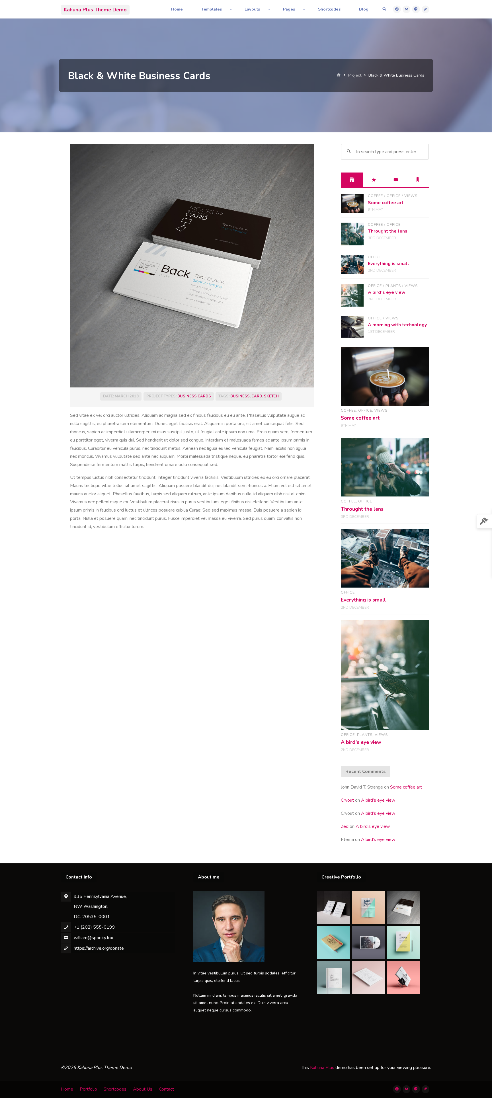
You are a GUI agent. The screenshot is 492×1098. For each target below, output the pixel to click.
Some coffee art (385, 203)
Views (410, 195)
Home (67, 1089)
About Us (142, 1089)
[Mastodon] (416, 9)
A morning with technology (397, 325)
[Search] (384, 9)
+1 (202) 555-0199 (94, 927)
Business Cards (194, 396)
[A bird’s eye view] (352, 295)
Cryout (347, 800)
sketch (271, 396)
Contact (166, 1089)
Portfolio (88, 1089)
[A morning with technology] (352, 327)
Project (354, 75)
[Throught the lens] (352, 234)
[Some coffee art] (352, 203)
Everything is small (388, 263)
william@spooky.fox (93, 938)
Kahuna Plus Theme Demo (95, 9)
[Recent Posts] (352, 180)
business (240, 396)
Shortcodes (115, 1089)
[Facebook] (397, 9)
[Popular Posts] (374, 180)
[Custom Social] (426, 9)
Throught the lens (387, 231)
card (256, 396)
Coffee (375, 195)
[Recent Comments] (396, 180)
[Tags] (418, 180)
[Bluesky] (407, 9)
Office (394, 195)
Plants (393, 285)
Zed (344, 826)
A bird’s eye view (386, 292)
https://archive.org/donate (99, 948)
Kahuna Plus (322, 1067)
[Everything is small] (352, 264)
